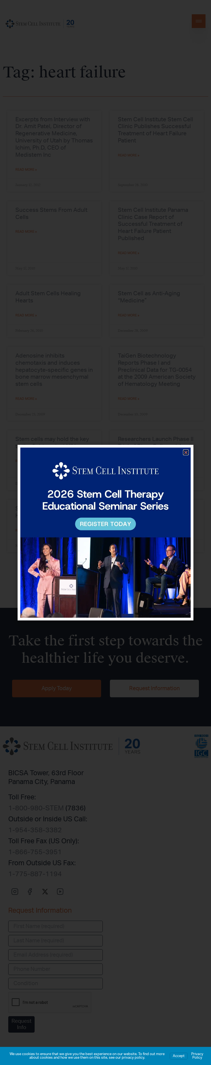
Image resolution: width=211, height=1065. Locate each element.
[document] (105, 532)
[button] (186, 452)
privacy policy (133, 1058)
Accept (179, 1056)
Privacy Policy (197, 1056)
